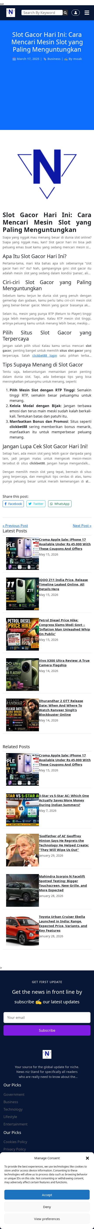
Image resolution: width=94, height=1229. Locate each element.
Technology (13, 1109)
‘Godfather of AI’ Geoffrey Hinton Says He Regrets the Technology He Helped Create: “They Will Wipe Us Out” (64, 843)
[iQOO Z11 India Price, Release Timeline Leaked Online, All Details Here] (22, 594)
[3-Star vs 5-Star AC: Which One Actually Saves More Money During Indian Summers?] (22, 809)
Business (54, 59)
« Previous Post (15, 525)
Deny (47, 1207)
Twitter (38, 504)
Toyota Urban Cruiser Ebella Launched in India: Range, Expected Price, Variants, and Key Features (63, 923)
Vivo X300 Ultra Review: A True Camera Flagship (64, 662)
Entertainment (15, 1124)
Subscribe (47, 1030)
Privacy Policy (14, 1149)
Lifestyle (10, 1116)
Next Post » (82, 525)
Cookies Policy (15, 1141)
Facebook (14, 504)
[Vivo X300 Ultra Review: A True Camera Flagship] (22, 674)
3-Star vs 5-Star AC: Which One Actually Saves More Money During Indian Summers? (64, 800)
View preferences (47, 1219)
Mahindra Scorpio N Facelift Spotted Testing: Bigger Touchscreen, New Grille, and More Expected (63, 883)
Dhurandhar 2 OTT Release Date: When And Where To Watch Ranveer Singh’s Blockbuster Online (61, 708)
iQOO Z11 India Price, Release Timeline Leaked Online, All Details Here (63, 584)
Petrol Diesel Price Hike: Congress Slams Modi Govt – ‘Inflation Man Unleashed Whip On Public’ (64, 627)
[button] (87, 1158)
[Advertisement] (47, 90)
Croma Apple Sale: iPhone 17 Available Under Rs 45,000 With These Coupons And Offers (65, 544)
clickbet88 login (44, 355)
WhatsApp (62, 504)
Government (13, 1094)
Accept (47, 1195)
